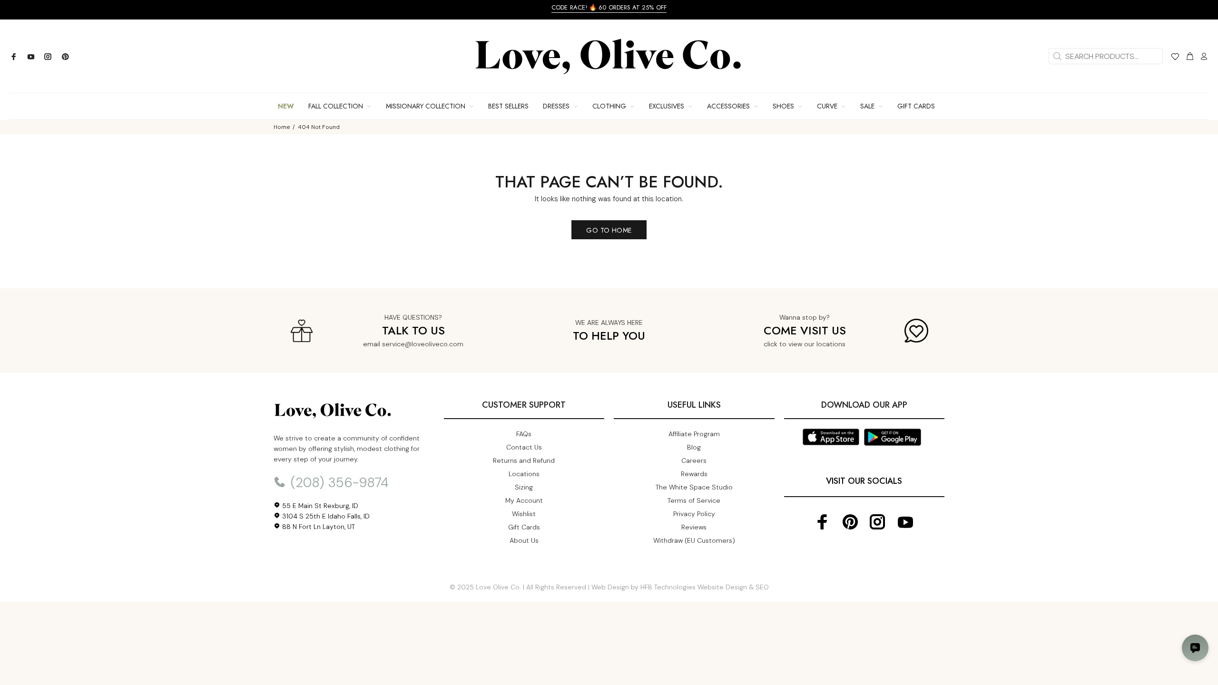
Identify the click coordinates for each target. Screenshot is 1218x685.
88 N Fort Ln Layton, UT (317, 526)
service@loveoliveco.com (422, 344)
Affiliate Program (694, 434)
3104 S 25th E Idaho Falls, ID (325, 516)
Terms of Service (694, 500)
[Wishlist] (1175, 58)
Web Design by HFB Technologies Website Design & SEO (680, 587)
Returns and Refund (524, 460)
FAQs (523, 434)
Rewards (694, 474)
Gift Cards (524, 527)
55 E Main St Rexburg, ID (319, 505)
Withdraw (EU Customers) (694, 540)
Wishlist (524, 513)
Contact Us (524, 447)
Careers (694, 460)
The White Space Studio (694, 487)
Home (282, 127)
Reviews (694, 527)
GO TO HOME (608, 230)
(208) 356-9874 (338, 482)
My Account (524, 500)
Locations (524, 474)
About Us (524, 540)
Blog (694, 447)
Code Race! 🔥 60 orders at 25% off (609, 7)
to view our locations (812, 344)
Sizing (524, 487)
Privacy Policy (694, 513)
